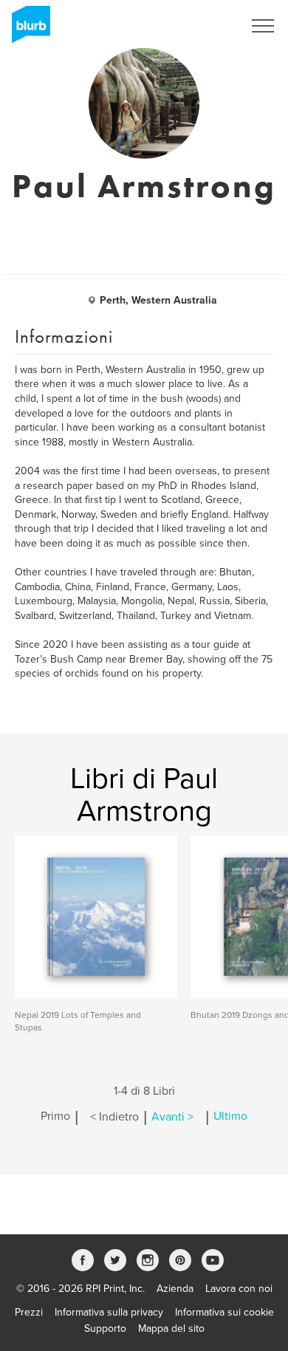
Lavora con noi (238, 1288)
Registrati (202, 26)
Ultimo (230, 1116)
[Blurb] (26, 29)
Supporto (105, 1328)
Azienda (175, 1288)
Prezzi (29, 1312)
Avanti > (172, 1116)
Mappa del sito (171, 1328)
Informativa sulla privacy (109, 1312)
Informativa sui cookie (224, 1312)
